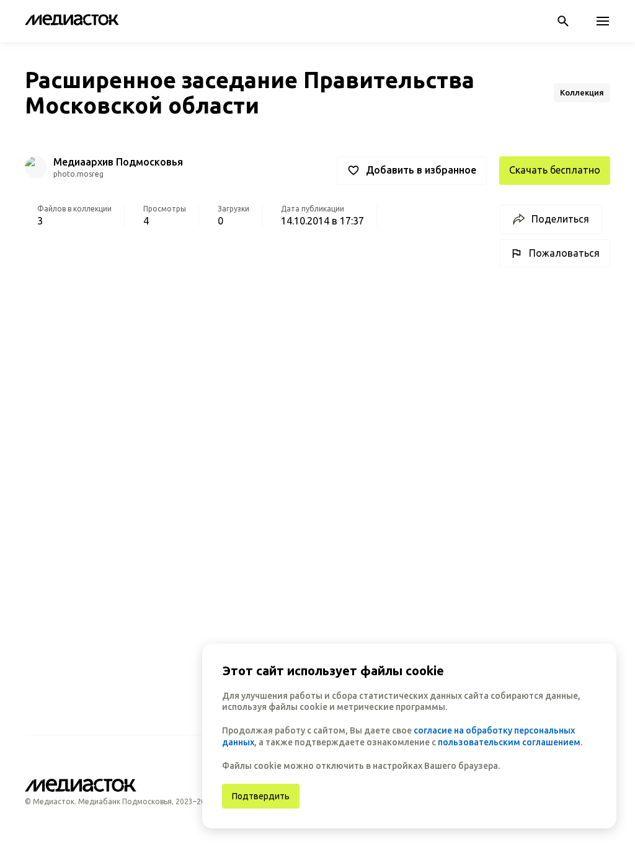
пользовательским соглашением (509, 742)
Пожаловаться (564, 253)
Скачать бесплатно (554, 169)
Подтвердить (261, 796)
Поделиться (560, 218)
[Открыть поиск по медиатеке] (563, 21)
